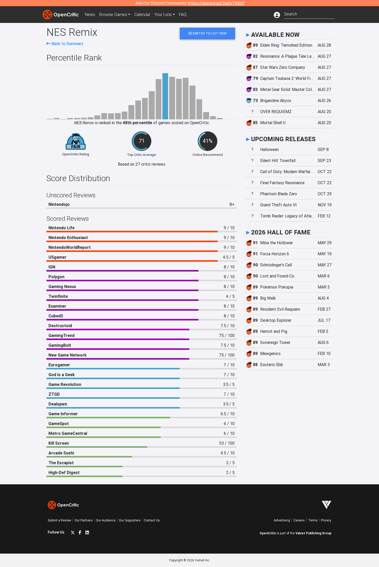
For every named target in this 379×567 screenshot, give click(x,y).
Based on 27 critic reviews (141, 164)
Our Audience (106, 520)
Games (113, 14)
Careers (299, 520)
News (90, 14)
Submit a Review (59, 520)
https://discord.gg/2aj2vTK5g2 (216, 3)
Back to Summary (67, 43)
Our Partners (84, 520)
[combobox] (309, 13)
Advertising (282, 520)
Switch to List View (209, 33)
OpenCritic (268, 533)
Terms (313, 520)
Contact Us (152, 520)
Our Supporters (130, 520)
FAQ (182, 14)
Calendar (142, 14)
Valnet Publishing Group (313, 533)
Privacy (326, 520)
